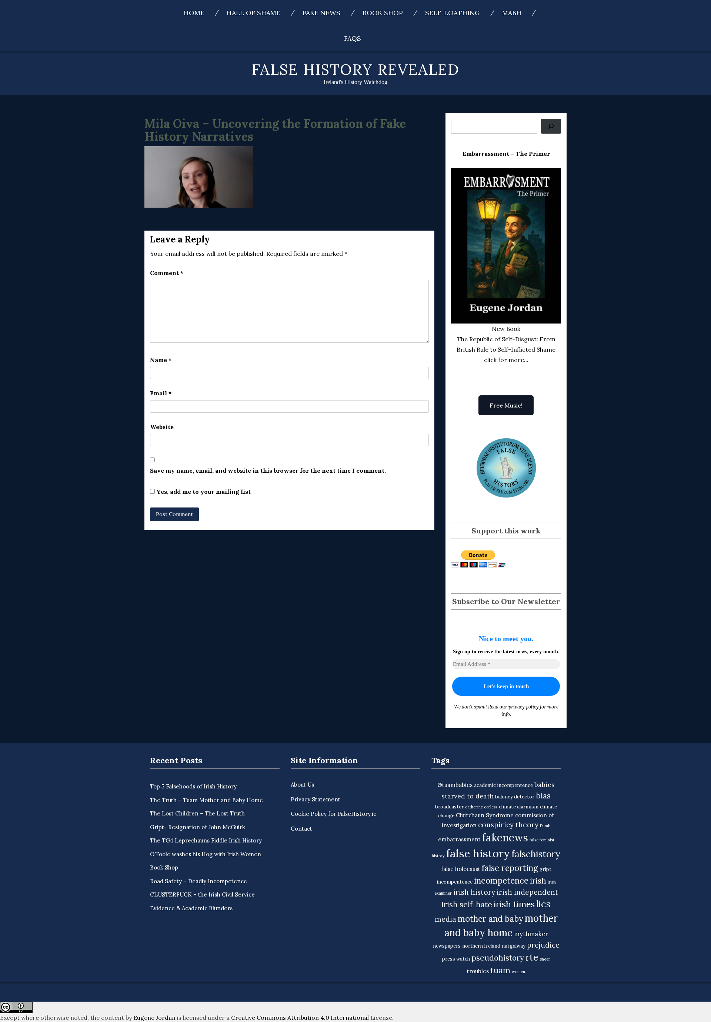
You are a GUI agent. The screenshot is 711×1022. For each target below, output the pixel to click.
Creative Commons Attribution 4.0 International (300, 1017)
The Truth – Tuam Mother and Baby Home (206, 800)
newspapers (447, 946)
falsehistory (535, 854)
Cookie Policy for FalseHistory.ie (334, 813)
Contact (301, 828)
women (518, 971)
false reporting (510, 867)
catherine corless (481, 807)
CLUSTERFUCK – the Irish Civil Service (202, 894)
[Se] (551, 126)
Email (160, 393)
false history (478, 853)
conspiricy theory (508, 824)
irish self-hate (466, 904)
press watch (456, 959)
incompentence (455, 882)
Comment (166, 273)
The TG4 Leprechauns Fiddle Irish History (206, 840)
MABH (511, 13)
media (445, 919)
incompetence (501, 880)
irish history (474, 892)
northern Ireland (481, 946)
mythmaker (531, 934)
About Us (302, 784)
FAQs (352, 38)
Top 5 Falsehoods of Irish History (193, 786)
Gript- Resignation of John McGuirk (197, 827)
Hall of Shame (253, 13)
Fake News (321, 13)
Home (194, 13)
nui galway (513, 946)
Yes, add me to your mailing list (203, 491)
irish (538, 881)
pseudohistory (497, 958)
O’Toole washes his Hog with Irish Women (205, 854)
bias (543, 796)
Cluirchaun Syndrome (485, 815)
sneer (545, 959)
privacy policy (523, 707)
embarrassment (459, 839)
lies (543, 904)
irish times (514, 904)
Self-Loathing (452, 13)
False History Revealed (356, 69)
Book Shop (383, 13)
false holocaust (460, 868)
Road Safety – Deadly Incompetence (198, 881)
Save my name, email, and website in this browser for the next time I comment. (268, 470)
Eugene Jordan (154, 1017)
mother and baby (490, 918)
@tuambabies (455, 784)
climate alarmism (518, 807)
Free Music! (506, 405)
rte (531, 957)
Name (160, 359)
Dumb (545, 825)
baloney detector (514, 797)
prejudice (543, 945)
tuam (500, 970)
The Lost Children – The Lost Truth (197, 813)
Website (162, 426)
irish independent (527, 892)
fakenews (505, 837)
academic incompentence (503, 785)
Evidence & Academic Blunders (191, 908)
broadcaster (449, 807)
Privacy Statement (315, 799)
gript (545, 869)
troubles (478, 971)
